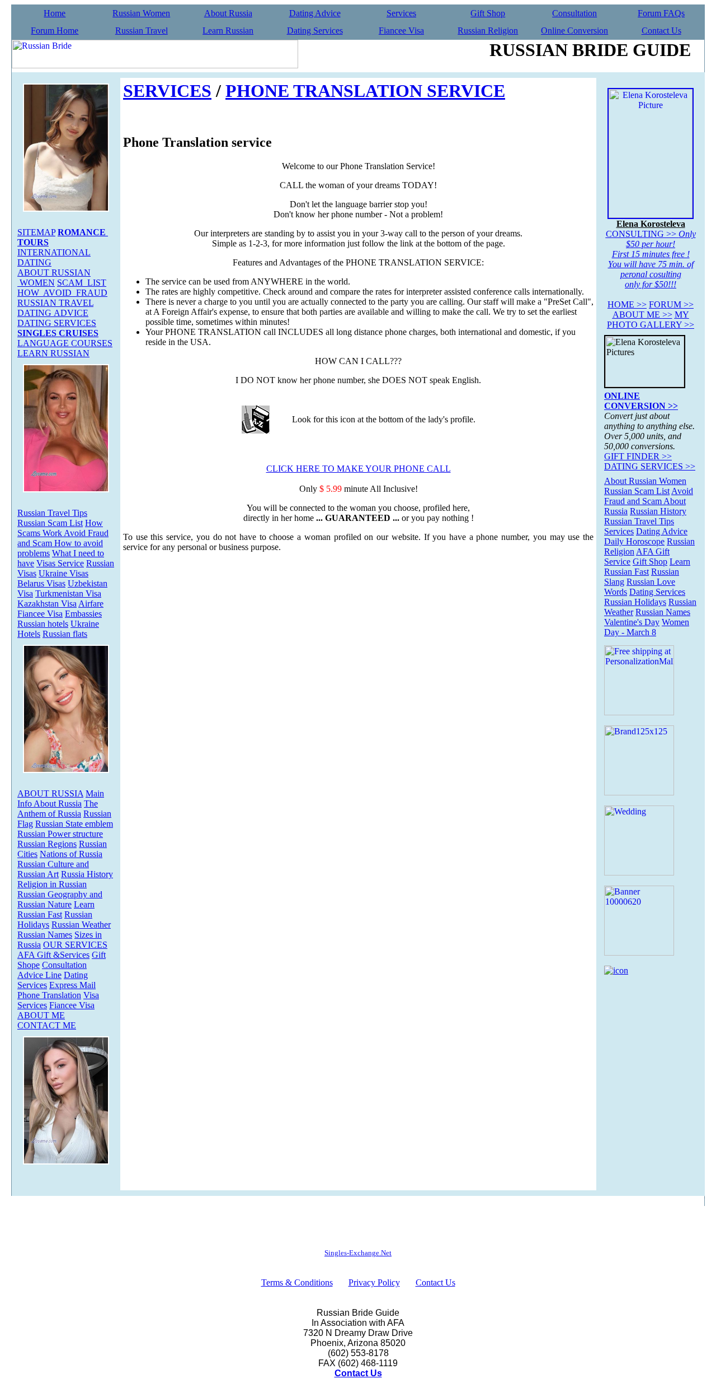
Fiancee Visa (401, 30)
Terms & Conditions (297, 1282)
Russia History (87, 874)
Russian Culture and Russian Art (53, 869)
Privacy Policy (374, 1282)
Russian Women (141, 13)
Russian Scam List (50, 523)
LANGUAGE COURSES (64, 343)
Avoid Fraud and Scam (648, 496)
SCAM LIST (81, 282)
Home (54, 13)
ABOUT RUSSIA (50, 793)
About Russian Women (645, 481)
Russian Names (44, 934)
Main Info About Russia (60, 798)
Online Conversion (574, 30)
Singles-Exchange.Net (358, 1253)
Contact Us (661, 30)
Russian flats (65, 634)
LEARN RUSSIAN (53, 353)
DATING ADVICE (52, 313)
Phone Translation (49, 995)
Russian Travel (141, 30)
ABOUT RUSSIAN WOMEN (54, 277)
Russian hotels (42, 623)
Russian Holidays (635, 602)
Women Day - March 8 (646, 627)
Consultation (574, 13)
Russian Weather (81, 924)
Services (401, 13)
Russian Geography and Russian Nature (59, 899)
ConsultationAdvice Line (52, 970)
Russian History (658, 511)
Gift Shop (487, 13)
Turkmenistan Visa (68, 593)
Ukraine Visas (63, 573)
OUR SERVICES (75, 944)
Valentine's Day (632, 622)
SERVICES (167, 91)
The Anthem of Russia (57, 808)
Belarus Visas (41, 583)
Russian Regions (47, 844)
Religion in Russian (52, 884)
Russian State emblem (74, 823)
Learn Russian (227, 30)
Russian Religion (488, 30)
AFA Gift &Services (53, 955)
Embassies (83, 613)
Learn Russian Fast (56, 909)
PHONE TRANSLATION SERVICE (365, 91)
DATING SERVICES (56, 323)
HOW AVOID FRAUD (62, 292)
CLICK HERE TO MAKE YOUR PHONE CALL (358, 468)
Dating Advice (315, 13)
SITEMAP (36, 232)
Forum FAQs (661, 13)
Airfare (90, 603)
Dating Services (315, 30)
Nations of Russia (71, 854)
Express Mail (72, 985)
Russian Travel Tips (52, 513)
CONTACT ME (46, 1025)
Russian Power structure (60, 834)
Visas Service (60, 563)
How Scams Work (60, 528)
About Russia (228, 13)
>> (627, 304)
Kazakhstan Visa (47, 603)
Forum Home (54, 30)
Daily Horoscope (634, 541)
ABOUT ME (41, 1015)
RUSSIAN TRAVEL (55, 303)
